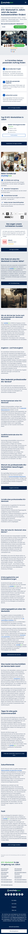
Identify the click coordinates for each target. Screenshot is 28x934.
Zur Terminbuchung (14, 283)
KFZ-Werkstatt (15, 8)
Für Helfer (14, 900)
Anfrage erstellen (20, 27)
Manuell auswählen (14, 926)
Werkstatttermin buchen (14, 654)
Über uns (14, 910)
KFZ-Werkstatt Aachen (7, 885)
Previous (1, 237)
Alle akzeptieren (14, 931)
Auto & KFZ (8, 8)
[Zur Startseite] (7, 2)
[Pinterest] (22, 894)
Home (2, 8)
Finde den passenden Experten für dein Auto (14, 754)
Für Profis (14, 903)
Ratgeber (14, 907)
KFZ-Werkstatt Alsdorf (6, 881)
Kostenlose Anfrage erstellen (14, 143)
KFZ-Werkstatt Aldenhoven (4, 869)
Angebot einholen (14, 488)
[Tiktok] (19, 894)
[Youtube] (14, 894)
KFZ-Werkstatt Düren (6, 879)
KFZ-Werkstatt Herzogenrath (18, 876)
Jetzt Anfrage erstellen (14, 108)
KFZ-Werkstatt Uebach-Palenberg (21, 873)
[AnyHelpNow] (14, 890)
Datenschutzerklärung (18, 917)
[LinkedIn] (17, 894)
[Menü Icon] (25, 2)
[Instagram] (8, 894)
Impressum (7, 919)
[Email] (11, 894)
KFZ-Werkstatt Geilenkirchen (18, 869)
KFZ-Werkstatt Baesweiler (4, 873)
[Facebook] (6, 894)
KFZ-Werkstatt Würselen (21, 881)
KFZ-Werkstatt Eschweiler (4, 876)
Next (26, 237)
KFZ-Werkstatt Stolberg (20, 879)
